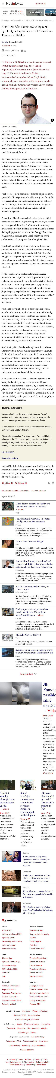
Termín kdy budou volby (12, 941)
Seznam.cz (40, 4)
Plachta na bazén (31, 1024)
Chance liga (7, 958)
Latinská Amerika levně (11, 1000)
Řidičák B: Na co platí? (39, 997)
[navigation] (3, 4)
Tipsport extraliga (9, 965)
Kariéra (38, 1059)
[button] (28, 108)
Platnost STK (35, 1004)
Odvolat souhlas (16, 1065)
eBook (7, 50)
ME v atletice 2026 (9, 969)
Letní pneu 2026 (36, 986)
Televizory (26, 1045)
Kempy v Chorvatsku (10, 986)
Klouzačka (21, 1028)
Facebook (11, 1059)
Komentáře (24, 491)
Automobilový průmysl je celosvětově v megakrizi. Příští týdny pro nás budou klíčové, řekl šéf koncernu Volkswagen (34, 563)
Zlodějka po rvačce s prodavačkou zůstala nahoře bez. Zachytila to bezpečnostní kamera (31, 612)
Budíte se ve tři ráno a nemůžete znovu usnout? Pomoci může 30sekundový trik (34, 651)
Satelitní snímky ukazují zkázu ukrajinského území (7, 799)
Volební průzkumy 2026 (11, 934)
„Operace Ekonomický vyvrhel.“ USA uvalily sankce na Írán (47, 800)
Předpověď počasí (40, 1011)
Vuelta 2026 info (36, 930)
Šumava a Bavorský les (11, 993)
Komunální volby (9, 949)
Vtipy (17, 513)
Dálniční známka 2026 (39, 989)
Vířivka (33, 1032)
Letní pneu (43, 1041)
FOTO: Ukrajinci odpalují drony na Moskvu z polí (32, 588)
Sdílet (17, 50)
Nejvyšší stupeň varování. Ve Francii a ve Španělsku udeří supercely (32, 520)
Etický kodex (29, 1062)
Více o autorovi (8, 451)
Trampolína (45, 1024)
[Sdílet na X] (53, 483)
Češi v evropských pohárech (27, 1019)
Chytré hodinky (38, 1045)
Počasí (18, 525)
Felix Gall (33, 945)
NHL (4, 976)
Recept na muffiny (37, 962)
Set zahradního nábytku (37, 1028)
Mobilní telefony (37, 1037)
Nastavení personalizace (36, 1065)
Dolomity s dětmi (9, 1004)
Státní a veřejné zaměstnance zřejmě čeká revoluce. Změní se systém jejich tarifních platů (28, 804)
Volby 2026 (6, 930)
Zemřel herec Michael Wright (29, 541)
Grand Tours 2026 (37, 949)
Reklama (28, 1059)
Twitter (20, 1059)
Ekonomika (19, 570)
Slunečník (11, 1028)
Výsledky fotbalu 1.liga (11, 962)
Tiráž (45, 1059)
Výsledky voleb (8, 938)
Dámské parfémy (30, 1041)
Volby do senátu (8, 945)
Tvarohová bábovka (38, 969)
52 (25, 51)
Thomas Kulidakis (38, 491)
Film (17, 545)
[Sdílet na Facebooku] (49, 483)
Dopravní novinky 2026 (39, 993)
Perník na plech (36, 976)
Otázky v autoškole (37, 1000)
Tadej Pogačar (35, 941)
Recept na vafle (36, 973)
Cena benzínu (34, 1015)
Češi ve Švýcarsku (9, 997)
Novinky (5, 42)
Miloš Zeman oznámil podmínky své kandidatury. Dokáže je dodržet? (32, 505)
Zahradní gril (23, 1032)
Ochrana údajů (42, 1062)
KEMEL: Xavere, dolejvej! (28, 634)
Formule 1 (6, 973)
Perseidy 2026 (20, 1015)
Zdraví (17, 656)
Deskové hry (15, 1045)
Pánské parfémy (27, 1050)
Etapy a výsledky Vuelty (39, 934)
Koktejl (18, 618)
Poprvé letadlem (8, 989)
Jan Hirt (33, 938)
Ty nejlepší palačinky (38, 958)
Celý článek (48, 773)
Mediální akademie (13, 1062)
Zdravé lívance (36, 965)
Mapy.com (26, 1011)
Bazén (19, 1024)
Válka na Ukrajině (22, 593)
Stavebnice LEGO (13, 1041)
